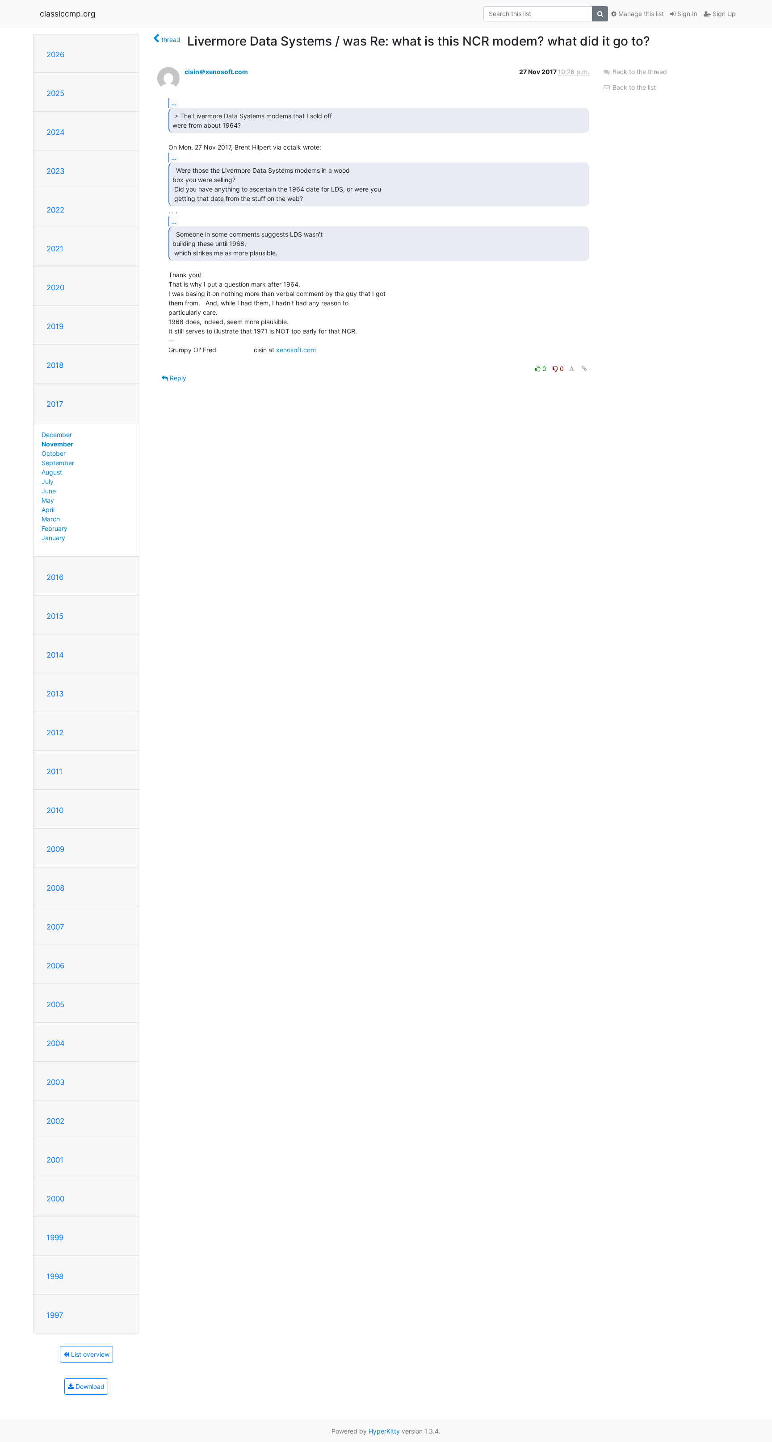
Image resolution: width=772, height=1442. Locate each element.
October (54, 453)
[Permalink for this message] (584, 368)
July (48, 481)
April (48, 509)
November (57, 444)
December (57, 434)
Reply (177, 378)
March (51, 519)
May (48, 500)
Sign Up (723, 13)
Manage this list (640, 13)
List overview (89, 1354)
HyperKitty (384, 1431)
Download (89, 1386)
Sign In (686, 13)
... (173, 102)
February (54, 528)
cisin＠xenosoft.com (216, 71)
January (53, 538)
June (49, 491)
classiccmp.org (68, 13)
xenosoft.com (296, 350)
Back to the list (633, 87)
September (58, 463)
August (52, 472)
